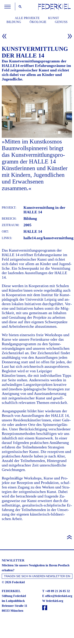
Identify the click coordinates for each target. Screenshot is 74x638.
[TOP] (37, 530)
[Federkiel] (54, 9)
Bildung (14, 22)
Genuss (61, 22)
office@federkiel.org (58, 596)
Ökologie (38, 22)
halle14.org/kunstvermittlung (48, 238)
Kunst (53, 18)
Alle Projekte (27, 18)
